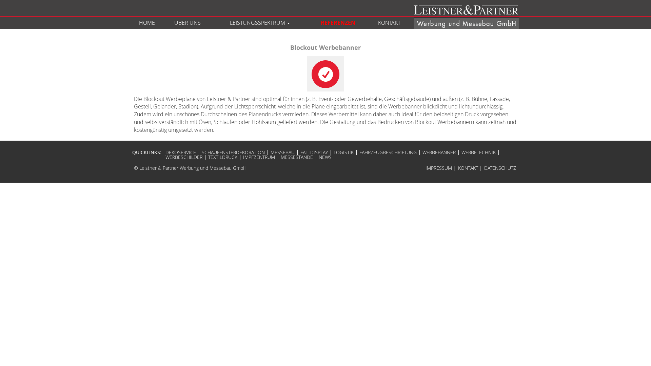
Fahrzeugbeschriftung (388, 152)
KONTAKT (389, 22)
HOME (147, 22)
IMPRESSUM (439, 168)
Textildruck (222, 157)
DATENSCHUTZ (500, 168)
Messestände (297, 157)
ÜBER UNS (187, 22)
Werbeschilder (183, 157)
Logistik (344, 152)
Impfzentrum (259, 157)
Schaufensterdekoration (233, 152)
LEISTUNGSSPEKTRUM (258, 22)
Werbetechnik (478, 152)
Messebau (283, 152)
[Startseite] (464, 16)
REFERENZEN (338, 22)
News (325, 157)
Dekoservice (180, 152)
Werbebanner (439, 152)
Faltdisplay (314, 152)
